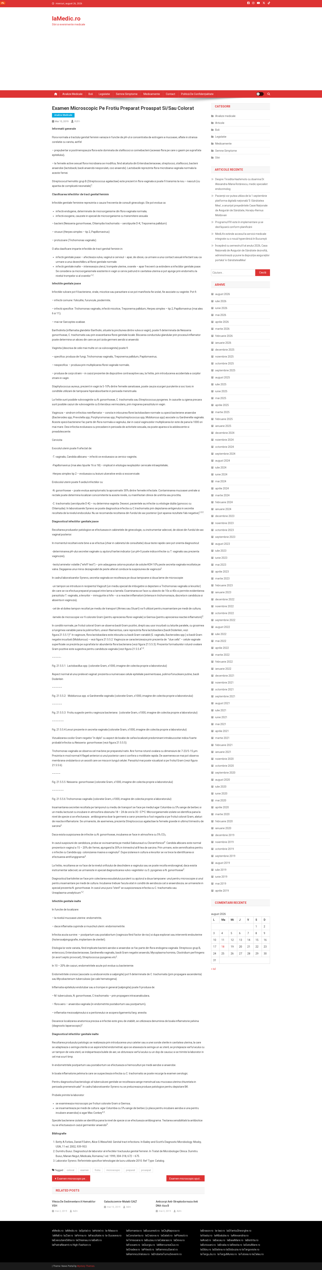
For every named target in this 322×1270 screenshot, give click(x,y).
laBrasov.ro (206, 1230)
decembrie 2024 (224, 432)
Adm (77, 121)
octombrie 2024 (224, 446)
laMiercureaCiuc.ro (168, 1244)
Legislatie (104, 93)
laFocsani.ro (133, 1244)
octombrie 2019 (224, 848)
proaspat (146, 1170)
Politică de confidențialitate (197, 93)
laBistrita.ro (251, 1240)
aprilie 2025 (222, 405)
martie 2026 (222, 328)
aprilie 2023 (222, 571)
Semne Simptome (226, 150)
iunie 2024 (221, 474)
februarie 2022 (224, 661)
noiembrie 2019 (224, 842)
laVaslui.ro (207, 1235)
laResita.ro (236, 1244)
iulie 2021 (220, 710)
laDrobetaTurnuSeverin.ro (166, 1254)
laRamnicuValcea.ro (138, 1254)
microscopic (113, 1170)
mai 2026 (220, 314)
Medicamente (151, 93)
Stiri (217, 157)
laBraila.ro (223, 1244)
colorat (70, 1170)
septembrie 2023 (225, 536)
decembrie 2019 (224, 835)
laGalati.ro (167, 1235)
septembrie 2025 (225, 370)
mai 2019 (220, 883)
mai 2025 (220, 398)
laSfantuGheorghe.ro (239, 1230)
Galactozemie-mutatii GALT (120, 1201)
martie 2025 (222, 412)
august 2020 (222, 779)
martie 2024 (222, 495)
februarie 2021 (224, 745)
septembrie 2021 (225, 696)
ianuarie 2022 (223, 668)
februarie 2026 (224, 335)
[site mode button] (260, 94)
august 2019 (222, 862)
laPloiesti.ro (181, 1235)
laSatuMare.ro (251, 1244)
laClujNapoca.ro (170, 1230)
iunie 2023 (221, 557)
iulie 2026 (220, 301)
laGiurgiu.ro (149, 1244)
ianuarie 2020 (223, 828)
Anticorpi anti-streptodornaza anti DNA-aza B (177, 1203)
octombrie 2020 (224, 765)
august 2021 (222, 703)
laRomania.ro (134, 1230)
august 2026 (222, 294)
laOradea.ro (133, 1249)
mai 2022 (220, 640)
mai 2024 (220, 481)
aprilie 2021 (222, 731)
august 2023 (222, 543)
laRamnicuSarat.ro (167, 1249)
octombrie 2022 (224, 613)
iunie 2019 (221, 876)
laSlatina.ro (218, 1249)
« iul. (213, 968)
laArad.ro (205, 1240)
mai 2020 (220, 800)
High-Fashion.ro (82, 1244)
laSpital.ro (85, 1230)
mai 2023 (220, 564)
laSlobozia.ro (233, 1249)
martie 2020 (222, 814)
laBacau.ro (219, 1240)
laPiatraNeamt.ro (62, 1244)
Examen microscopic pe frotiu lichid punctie (73, 1178)
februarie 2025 (224, 419)
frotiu (97, 1170)
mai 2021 (220, 724)
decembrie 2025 (224, 349)
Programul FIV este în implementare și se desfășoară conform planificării (239, 224)
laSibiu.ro (205, 1249)
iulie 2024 (220, 467)
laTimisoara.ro (134, 1240)
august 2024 (222, 460)
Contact (170, 93)
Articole (219, 122)
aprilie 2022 (222, 647)
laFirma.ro (80, 1235)
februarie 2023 (224, 585)
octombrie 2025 (224, 363)
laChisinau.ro (83, 1240)
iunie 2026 (221, 308)
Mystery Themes (85, 1266)
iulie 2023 (220, 550)
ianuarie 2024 (223, 509)
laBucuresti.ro (151, 1230)
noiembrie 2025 (224, 356)
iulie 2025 (220, 384)
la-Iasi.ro (220, 1230)
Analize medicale (72, 93)
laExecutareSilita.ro (63, 1240)
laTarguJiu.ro (208, 1254)
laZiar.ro (68, 1235)
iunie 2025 (221, 391)
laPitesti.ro (148, 1249)
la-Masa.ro (111, 1230)
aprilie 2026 (222, 321)
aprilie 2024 (222, 488)
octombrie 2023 (224, 530)
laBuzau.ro (150, 1240)
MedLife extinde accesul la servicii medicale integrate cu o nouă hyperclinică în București (241, 236)
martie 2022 (222, 654)
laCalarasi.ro (164, 1240)
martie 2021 (222, 737)
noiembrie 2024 (224, 439)
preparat (130, 1170)
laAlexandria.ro (240, 1235)
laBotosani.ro (208, 1244)
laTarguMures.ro (227, 1254)
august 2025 (222, 377)
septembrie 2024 (225, 453)
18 (222, 946)
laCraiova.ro (152, 1235)
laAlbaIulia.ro (221, 1235)
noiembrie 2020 (224, 758)
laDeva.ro (179, 1240)
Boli (91, 93)
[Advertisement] (161, 62)
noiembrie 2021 (224, 682)
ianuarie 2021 (223, 751)
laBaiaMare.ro (235, 1240)
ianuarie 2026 (223, 342)
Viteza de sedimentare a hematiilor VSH (74, 1203)
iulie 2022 (220, 634)
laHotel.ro (98, 1230)
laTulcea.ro (245, 1254)
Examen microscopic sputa (185, 1178)
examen (84, 1170)
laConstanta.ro (134, 1235)
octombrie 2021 (224, 689)
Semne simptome (127, 93)
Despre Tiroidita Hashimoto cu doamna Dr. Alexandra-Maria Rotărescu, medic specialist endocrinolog (241, 184)
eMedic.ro (58, 1230)
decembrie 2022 (224, 599)
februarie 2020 (224, 821)
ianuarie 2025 (223, 425)
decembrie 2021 (224, 675)
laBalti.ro (96, 1240)
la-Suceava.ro (113, 1235)
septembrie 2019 (225, 855)
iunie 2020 (221, 793)
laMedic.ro (66, 18)
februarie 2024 (224, 502)
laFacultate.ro (96, 1235)
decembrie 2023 (224, 516)
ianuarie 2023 (223, 592)
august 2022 (222, 626)
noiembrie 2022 (224, 606)
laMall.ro (57, 1235)
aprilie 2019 (222, 890)
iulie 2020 (220, 786)
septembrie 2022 (225, 620)
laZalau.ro (258, 1254)
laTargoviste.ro (250, 1249)
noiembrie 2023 (224, 523)
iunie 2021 (221, 717)
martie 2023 (222, 578)
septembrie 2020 (225, 772)
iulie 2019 (220, 869)
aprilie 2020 (222, 807)
